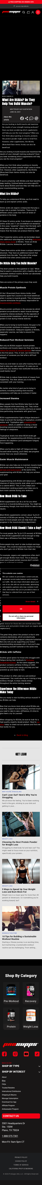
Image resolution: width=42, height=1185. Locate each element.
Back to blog (22, 735)
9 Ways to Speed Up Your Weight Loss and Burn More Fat (18, 890)
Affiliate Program (8, 1105)
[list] (21, 6)
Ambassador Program (10, 1109)
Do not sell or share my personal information (21, 617)
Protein (11, 1026)
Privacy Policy (21, 1157)
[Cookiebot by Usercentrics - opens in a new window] (30, 565)
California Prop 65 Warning (21, 1169)
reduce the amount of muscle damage (15, 350)
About (4, 1077)
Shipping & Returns (9, 1095)
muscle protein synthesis (10, 303)
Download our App (9, 1102)
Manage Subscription (10, 1098)
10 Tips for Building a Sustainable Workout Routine (19, 937)
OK (21, 609)
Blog (3, 1081)
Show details (30, 601)
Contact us (11, 1115)
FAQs (4, 1084)
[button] (24, 12)
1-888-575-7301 (10, 1136)
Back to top (7, 1063)
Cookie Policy (21, 1161)
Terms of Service (20, 1165)
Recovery (30, 1001)
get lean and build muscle (10, 470)
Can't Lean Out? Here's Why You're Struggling (19, 796)
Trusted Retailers (8, 1088)
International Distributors (11, 1091)
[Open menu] (38, 12)
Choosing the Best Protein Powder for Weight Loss (19, 843)
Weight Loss (30, 1026)
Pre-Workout (11, 1001)
